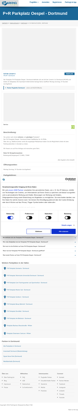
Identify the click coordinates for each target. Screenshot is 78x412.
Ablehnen (38, 231)
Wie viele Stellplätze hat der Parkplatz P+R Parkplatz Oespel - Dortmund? (25, 242)
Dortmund (24, 23)
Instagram (62, 387)
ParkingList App (70, 2)
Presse (6, 387)
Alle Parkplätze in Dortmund (12, 346)
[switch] (29, 217)
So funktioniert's (27, 387)
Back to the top (73, 410)
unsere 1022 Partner (15, 190)
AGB (23, 381)
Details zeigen (67, 225)
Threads (61, 394)
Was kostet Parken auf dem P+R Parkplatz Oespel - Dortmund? (22, 255)
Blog (5, 381)
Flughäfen (33, 2)
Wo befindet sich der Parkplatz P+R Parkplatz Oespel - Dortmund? (23, 237)
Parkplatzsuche (14, 23)
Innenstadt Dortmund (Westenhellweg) (15, 351)
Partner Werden (64, 381)
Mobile (43, 387)
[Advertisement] (39, 107)
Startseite (5, 23)
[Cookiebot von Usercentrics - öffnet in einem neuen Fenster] (67, 179)
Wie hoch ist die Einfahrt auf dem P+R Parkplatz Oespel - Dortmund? (24, 246)
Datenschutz (26, 384)
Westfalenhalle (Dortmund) (11, 361)
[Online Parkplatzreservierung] (9, 3)
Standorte (44, 384)
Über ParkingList (9, 377)
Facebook (62, 384)
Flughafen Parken (46, 377)
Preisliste (44, 391)
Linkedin (62, 391)
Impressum (7, 384)
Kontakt (61, 377)
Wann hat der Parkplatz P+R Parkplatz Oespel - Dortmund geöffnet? (24, 251)
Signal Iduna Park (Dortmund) (12, 356)
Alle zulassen (63, 231)
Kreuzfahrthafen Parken (48, 381)
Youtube (61, 397)
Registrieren (57, 2)
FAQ (23, 377)
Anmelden (45, 2)
